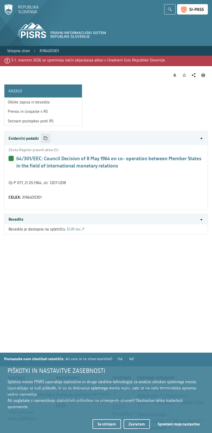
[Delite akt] (194, 75)
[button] (106, 138)
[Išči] (170, 9)
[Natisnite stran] (203, 75)
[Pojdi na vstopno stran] (21, 13)
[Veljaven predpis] (11, 158)
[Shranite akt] (184, 75)
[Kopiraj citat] (45, 138)
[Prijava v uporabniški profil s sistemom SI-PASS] (192, 9)
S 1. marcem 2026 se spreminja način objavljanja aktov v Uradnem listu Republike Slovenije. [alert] (88, 60)
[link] (18, 51)
